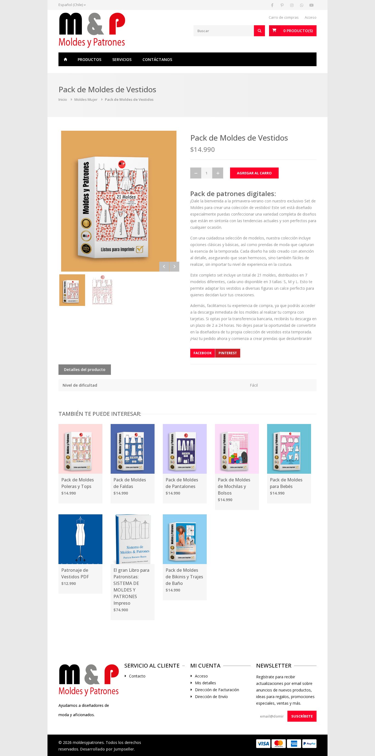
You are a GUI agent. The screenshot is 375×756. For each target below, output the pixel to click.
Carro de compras (284, 17)
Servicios (121, 59)
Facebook (203, 353)
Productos (89, 59)
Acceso (311, 17)
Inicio (65, 59)
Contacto (137, 676)
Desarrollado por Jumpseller (107, 749)
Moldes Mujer (85, 99)
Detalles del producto (84, 369)
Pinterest (228, 353)
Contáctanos (157, 59)
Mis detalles (205, 682)
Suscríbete (302, 716)
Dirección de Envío (211, 696)
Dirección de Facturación (217, 689)
